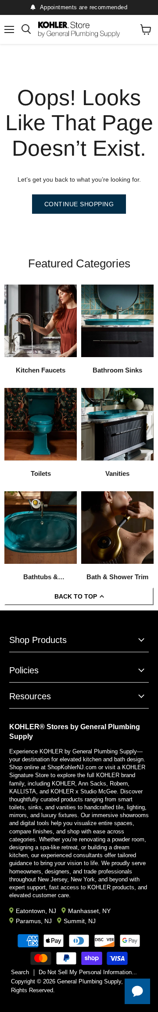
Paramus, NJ (34, 920)
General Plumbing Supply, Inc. (95, 981)
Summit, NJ (80, 920)
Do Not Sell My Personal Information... (88, 972)
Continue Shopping (79, 204)
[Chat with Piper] (137, 991)
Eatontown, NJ (36, 910)
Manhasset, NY (89, 910)
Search (20, 972)
